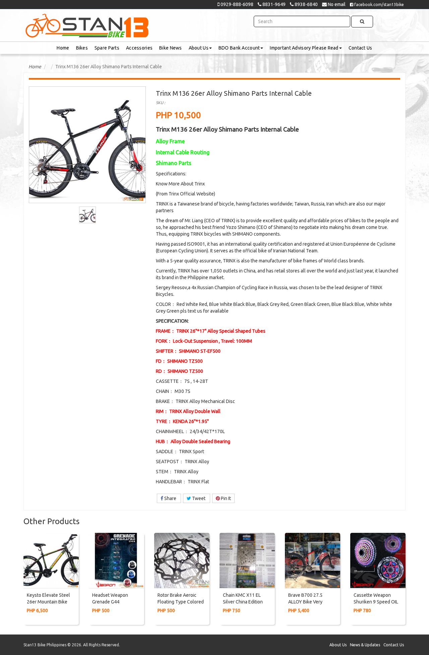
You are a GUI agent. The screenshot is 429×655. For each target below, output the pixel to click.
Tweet (198, 498)
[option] (87, 215)
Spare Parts (107, 48)
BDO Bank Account (239, 48)
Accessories (139, 48)
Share (170, 498)
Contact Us (360, 48)
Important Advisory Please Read (304, 48)
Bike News (170, 48)
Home (63, 48)
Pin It (225, 498)
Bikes (82, 48)
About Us (198, 48)
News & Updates (365, 645)
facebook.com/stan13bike (378, 4)
